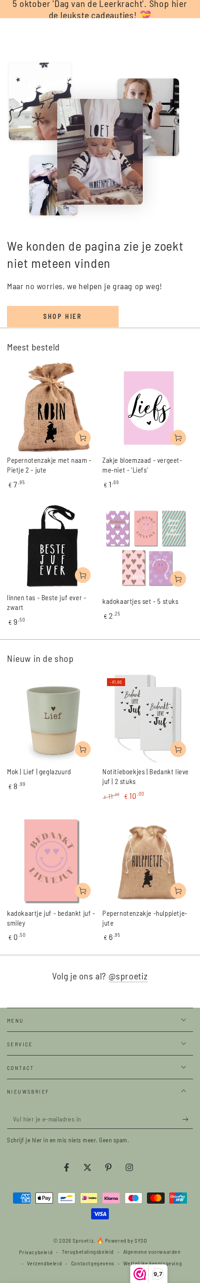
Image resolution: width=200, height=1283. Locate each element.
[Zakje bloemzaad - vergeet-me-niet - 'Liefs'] (147, 407)
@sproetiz (128, 975)
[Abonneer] (187, 1119)
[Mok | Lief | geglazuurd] (52, 719)
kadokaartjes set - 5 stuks (140, 601)
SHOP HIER (62, 316)
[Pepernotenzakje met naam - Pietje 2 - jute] (52, 407)
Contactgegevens (92, 1263)
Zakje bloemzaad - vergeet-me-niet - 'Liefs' (142, 465)
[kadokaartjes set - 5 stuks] (147, 548)
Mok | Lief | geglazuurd (39, 771)
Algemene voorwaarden (152, 1251)
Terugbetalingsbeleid (88, 1251)
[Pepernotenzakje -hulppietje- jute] (147, 860)
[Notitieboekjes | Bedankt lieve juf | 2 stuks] (147, 719)
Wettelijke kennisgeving (152, 1263)
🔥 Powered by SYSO (122, 1240)
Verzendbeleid (44, 1263)
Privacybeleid (36, 1252)
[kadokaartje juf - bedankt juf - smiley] (52, 860)
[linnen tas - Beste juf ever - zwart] (52, 546)
